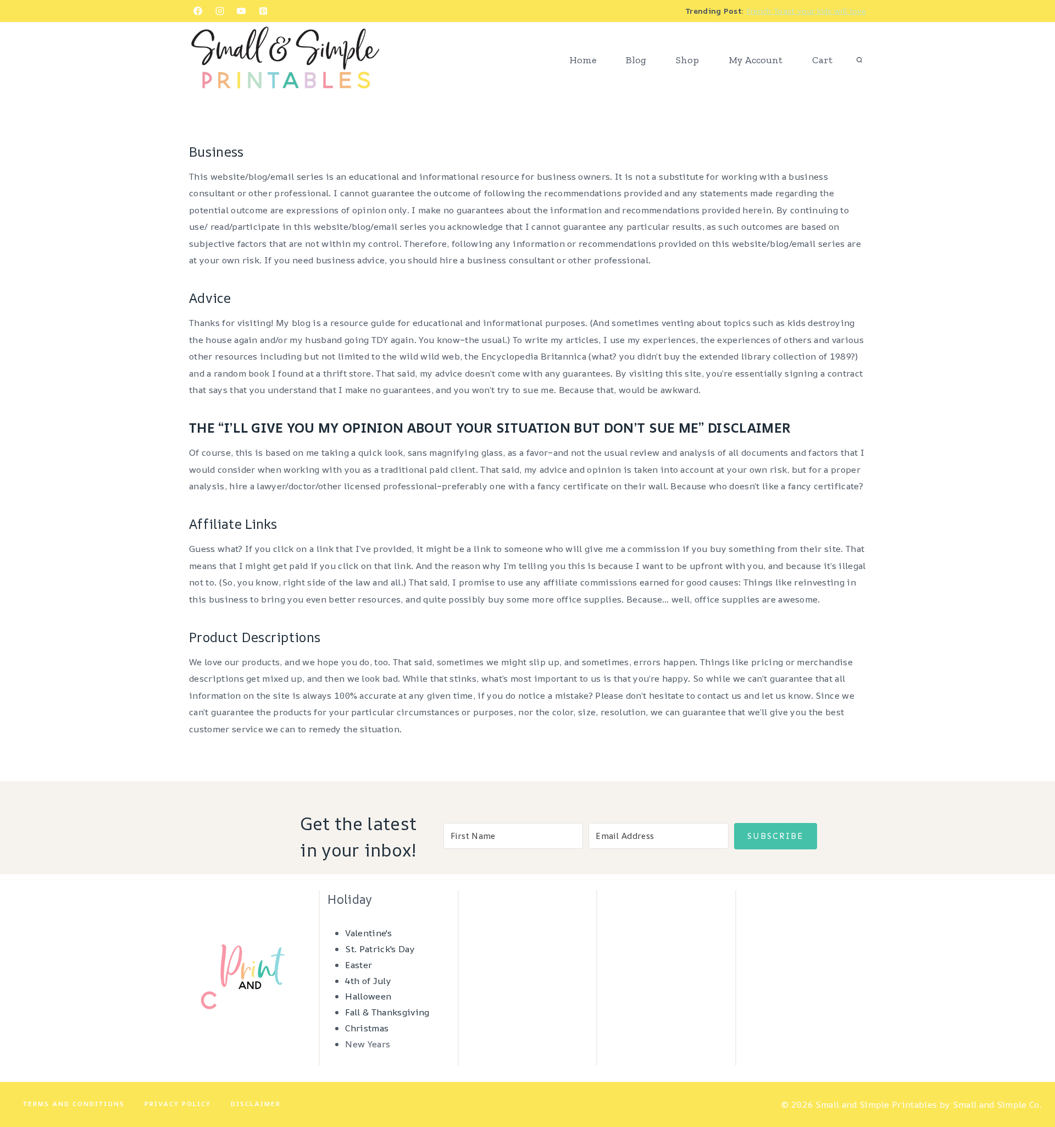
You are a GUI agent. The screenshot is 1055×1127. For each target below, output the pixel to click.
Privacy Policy (178, 1103)
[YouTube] (241, 11)
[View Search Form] (859, 60)
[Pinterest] (263, 11)
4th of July (368, 981)
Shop (687, 60)
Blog (636, 60)
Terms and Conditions (74, 1103)
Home (582, 60)
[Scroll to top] (1029, 1085)
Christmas (366, 1028)
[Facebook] (198, 11)
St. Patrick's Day (379, 949)
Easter (358, 965)
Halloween (368, 996)
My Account (755, 60)
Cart (822, 60)
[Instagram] (220, 11)
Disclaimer (256, 1103)
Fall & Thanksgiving (387, 1012)
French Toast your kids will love (806, 10)
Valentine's (368, 933)
